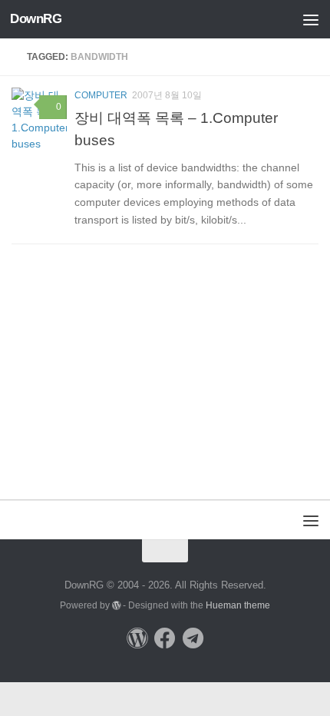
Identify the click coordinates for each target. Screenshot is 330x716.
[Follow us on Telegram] (192, 638)
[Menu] (311, 19)
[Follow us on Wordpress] (137, 638)
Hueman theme (238, 605)
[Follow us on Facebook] (165, 638)
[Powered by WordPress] (116, 605)
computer (100, 95)
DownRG (35, 19)
